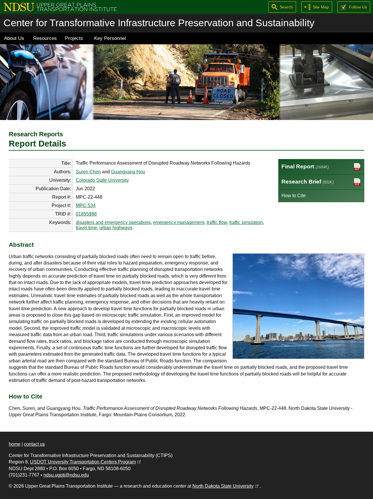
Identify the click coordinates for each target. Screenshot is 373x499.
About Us (14, 38)
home (14, 444)
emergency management (178, 222)
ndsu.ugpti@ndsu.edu (66, 474)
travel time (86, 227)
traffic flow (217, 222)
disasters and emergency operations (113, 222)
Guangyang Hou (128, 171)
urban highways (115, 227)
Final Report (305, 166)
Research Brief (307, 182)
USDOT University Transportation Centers (86, 461)
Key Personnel (110, 38)
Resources (45, 38)
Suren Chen (88, 171)
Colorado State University (102, 180)
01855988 (86, 213)
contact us (34, 444)
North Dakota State (226, 486)
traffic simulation (246, 222)
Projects (74, 38)
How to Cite (293, 195)
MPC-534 (86, 205)
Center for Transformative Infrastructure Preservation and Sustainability (158, 22)
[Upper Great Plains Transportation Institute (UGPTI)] (60, 6)
